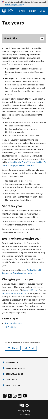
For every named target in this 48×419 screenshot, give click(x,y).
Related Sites (12, 385)
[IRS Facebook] (5, 395)
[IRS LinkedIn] (20, 395)
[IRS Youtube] (25, 395)
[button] (32, 11)
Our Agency (11, 362)
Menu (42, 11)
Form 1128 (30, 290)
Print (31, 348)
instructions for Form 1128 (14, 293)
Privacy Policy (24, 410)
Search (22, 11)
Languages (11, 379)
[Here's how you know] (24, 3)
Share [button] (15, 348)
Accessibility (24, 414)
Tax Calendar (10, 326)
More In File (10, 38)
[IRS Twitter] (10, 395)
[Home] (7, 10)
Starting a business (13, 323)
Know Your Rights (15, 368)
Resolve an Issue (14, 374)
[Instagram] (15, 395)
